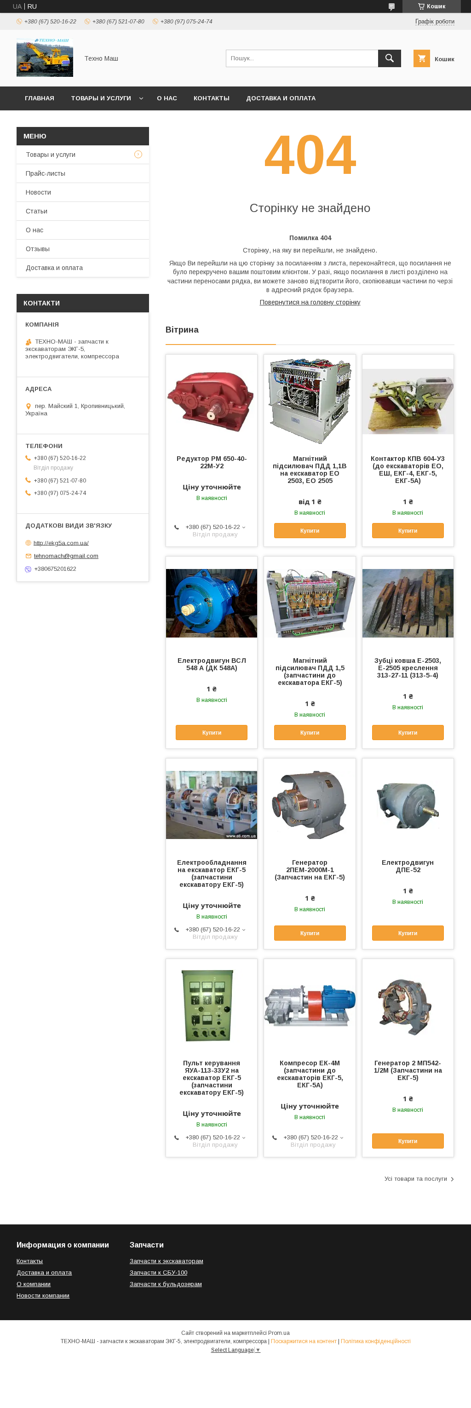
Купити (309, 531)
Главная (39, 98)
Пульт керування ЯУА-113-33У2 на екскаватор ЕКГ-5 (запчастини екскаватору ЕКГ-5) (211, 1077)
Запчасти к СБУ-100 (158, 1272)
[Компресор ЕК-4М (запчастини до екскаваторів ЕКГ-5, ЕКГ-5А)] (309, 1005)
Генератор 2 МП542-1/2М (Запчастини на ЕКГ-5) (408, 1070)
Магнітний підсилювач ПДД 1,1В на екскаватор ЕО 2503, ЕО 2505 (310, 469)
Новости (38, 192)
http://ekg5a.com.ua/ (61, 542)
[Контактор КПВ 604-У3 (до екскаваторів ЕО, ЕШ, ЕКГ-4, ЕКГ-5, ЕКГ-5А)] (408, 401)
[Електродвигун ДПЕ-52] (408, 805)
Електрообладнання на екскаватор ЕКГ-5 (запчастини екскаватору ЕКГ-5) (212, 873)
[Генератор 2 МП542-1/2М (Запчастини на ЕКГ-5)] (408, 1005)
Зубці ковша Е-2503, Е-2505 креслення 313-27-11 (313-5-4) (407, 668)
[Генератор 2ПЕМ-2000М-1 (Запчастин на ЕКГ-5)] (309, 805)
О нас (167, 98)
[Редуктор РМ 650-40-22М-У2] (211, 401)
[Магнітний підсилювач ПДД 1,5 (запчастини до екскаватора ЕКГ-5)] (309, 603)
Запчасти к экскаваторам (166, 1261)
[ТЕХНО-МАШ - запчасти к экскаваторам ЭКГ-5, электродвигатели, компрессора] (45, 74)
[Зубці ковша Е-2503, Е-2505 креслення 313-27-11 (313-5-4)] (408, 603)
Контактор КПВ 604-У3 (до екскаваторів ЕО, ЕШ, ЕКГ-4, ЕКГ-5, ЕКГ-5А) (408, 469)
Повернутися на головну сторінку (310, 302)
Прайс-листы (45, 173)
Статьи (36, 211)
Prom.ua (279, 1333)
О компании (34, 1284)
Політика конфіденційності (376, 1341)
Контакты (212, 98)
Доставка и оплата (281, 98)
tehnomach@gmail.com (66, 555)
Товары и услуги (101, 98)
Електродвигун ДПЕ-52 (408, 866)
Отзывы (38, 249)
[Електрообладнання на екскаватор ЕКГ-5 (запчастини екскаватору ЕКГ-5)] (211, 805)
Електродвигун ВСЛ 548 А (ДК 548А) (212, 664)
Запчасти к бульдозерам (166, 1284)
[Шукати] (389, 58)
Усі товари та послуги (416, 1178)
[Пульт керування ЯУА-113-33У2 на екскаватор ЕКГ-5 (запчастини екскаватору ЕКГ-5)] (211, 1005)
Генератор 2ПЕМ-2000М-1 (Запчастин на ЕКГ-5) (310, 870)
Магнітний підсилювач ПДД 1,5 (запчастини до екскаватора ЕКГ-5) (310, 671)
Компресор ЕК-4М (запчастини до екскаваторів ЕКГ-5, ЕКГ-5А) (310, 1074)
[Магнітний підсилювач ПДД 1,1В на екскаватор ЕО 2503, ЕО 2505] (309, 401)
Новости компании (43, 1295)
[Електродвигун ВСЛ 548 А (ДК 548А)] (211, 603)
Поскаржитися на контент (304, 1341)
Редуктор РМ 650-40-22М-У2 (212, 462)
